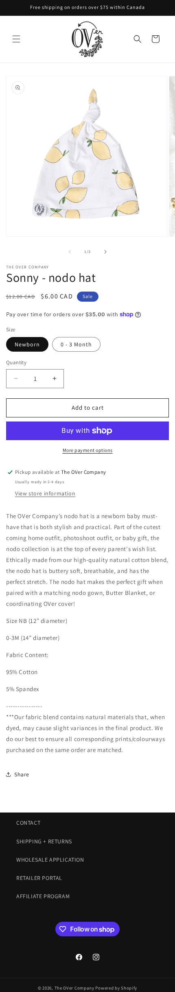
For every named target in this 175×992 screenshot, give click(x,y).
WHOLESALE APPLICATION (50, 859)
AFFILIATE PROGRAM (43, 896)
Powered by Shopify (116, 988)
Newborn (27, 344)
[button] (16, 39)
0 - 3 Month (76, 344)
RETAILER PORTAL (39, 878)
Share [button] (21, 774)
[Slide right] (105, 252)
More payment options (88, 450)
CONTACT (28, 822)
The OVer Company (74, 988)
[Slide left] (70, 252)
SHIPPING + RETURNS (44, 841)
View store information (45, 493)
